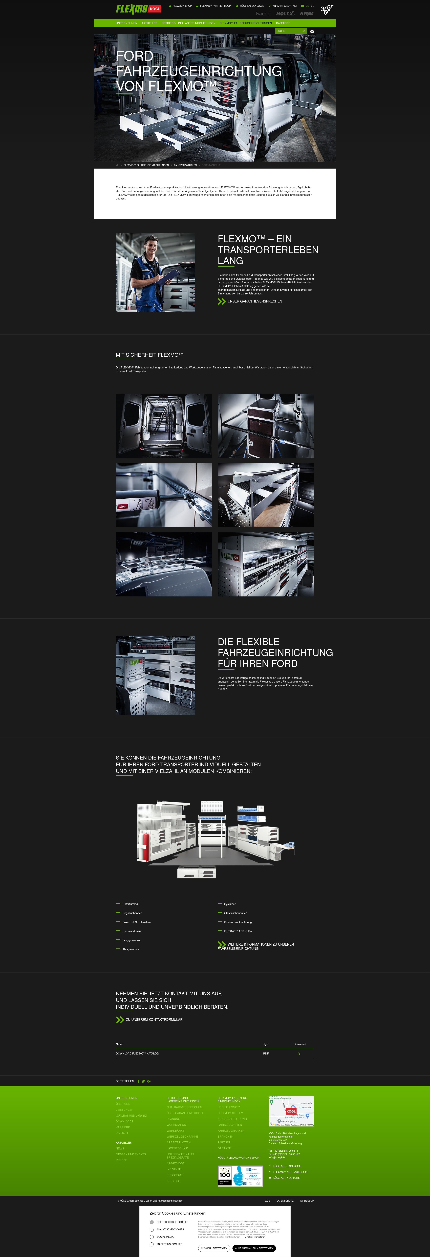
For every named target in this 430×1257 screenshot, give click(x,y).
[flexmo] (305, 13)
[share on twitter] (144, 1081)
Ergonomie (175, 1175)
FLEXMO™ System (230, 1113)
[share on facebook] (138, 1081)
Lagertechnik (177, 1148)
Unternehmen (126, 23)
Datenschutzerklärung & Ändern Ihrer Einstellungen (219, 1237)
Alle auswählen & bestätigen (254, 1248)
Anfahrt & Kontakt (284, 5)
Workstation (176, 1125)
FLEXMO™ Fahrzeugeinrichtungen (246, 23)
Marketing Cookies (169, 1244)
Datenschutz (285, 1200)
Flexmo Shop (182, 5)
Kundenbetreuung (232, 1119)
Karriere (283, 23)
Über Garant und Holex (185, 1113)
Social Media (165, 1236)
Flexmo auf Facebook (290, 1172)
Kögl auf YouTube (286, 1178)
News (120, 1148)
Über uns (123, 1104)
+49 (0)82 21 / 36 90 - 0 (285, 1150)
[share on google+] (150, 1081)
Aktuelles (150, 23)
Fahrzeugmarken (185, 165)
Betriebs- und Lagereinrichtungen (189, 23)
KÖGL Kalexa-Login (251, 5)
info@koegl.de (277, 1157)
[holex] (284, 13)
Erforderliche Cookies (172, 1222)
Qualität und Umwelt (131, 1115)
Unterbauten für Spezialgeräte (180, 1155)
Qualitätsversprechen (184, 1107)
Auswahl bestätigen (214, 1248)
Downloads (124, 1121)
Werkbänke (175, 1131)
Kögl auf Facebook (287, 1166)
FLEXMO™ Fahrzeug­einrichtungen (233, 1099)
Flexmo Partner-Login (215, 5)
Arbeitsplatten (179, 1142)
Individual (174, 1169)
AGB (267, 1200)
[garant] (262, 13)
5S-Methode (176, 1163)
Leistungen (124, 1110)
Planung (173, 1119)
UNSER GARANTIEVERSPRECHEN (255, 301)
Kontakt (122, 1133)
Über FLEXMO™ (229, 1107)
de (307, 5)
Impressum (307, 1200)
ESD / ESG (173, 1181)
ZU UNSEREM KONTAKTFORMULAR (154, 1019)
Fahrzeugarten (230, 1125)
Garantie (225, 1148)
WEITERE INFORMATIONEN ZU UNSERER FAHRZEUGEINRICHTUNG (256, 946)
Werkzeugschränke (182, 1136)
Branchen (225, 1136)
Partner (224, 1142)
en (312, 5)
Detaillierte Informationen (255, 1237)
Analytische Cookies (170, 1229)
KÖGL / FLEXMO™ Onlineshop (238, 1158)
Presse (121, 1160)
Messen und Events (131, 1154)
